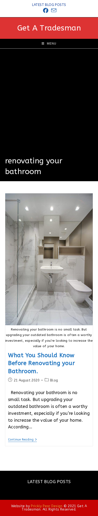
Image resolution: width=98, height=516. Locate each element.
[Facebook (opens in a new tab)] (46, 10)
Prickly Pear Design (46, 506)
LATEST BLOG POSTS (49, 5)
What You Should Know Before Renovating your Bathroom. (41, 363)
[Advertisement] (49, 104)
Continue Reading (22, 440)
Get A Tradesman (49, 28)
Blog (54, 380)
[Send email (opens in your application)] (53, 10)
